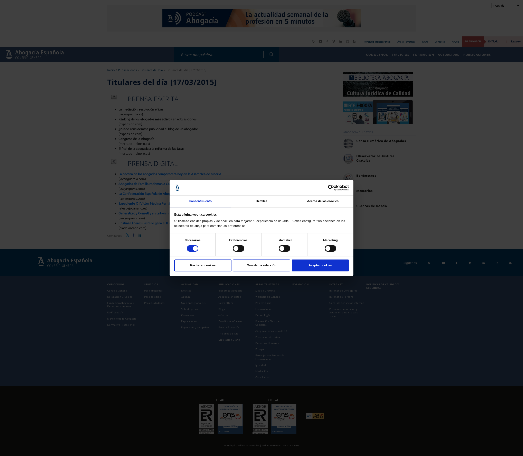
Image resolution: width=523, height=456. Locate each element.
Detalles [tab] (261, 201)
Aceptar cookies (320, 265)
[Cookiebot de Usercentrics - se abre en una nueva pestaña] (331, 188)
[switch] (238, 248)
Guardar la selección (261, 265)
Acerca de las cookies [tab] (323, 201)
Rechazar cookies (203, 265)
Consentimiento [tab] (200, 201)
